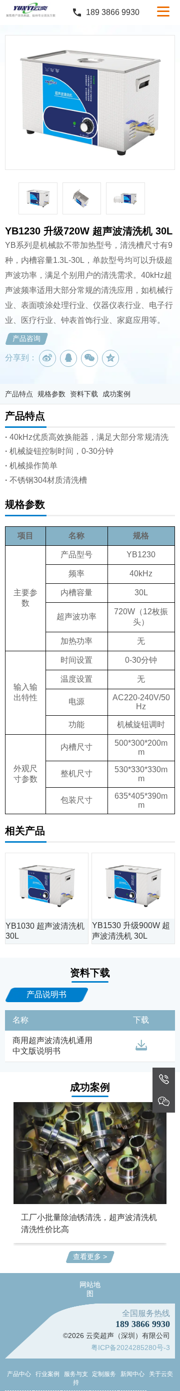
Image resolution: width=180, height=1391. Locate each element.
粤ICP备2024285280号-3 (130, 1348)
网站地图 (90, 1289)
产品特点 (19, 394)
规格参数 (52, 394)
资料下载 (84, 394)
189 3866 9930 (113, 12)
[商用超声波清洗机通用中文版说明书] (141, 1045)
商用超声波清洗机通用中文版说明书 (52, 1045)
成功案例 (116, 394)
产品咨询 (26, 338)
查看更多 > (90, 1257)
